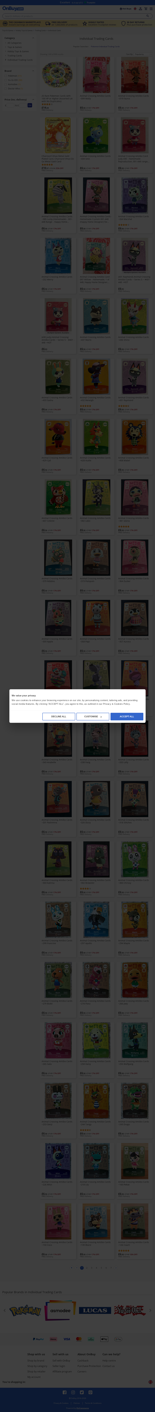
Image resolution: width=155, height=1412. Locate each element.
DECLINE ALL (58, 716)
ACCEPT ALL (127, 716)
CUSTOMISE (91, 716)
